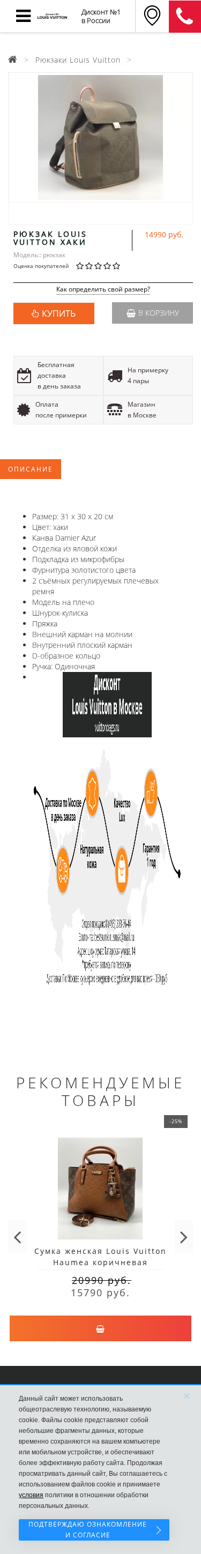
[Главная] (13, 60)
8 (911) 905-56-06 (185, 17)
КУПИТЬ (59, 313)
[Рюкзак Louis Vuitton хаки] (100, 137)
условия (31, 1495)
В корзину (158, 313)
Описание (30, 469)
